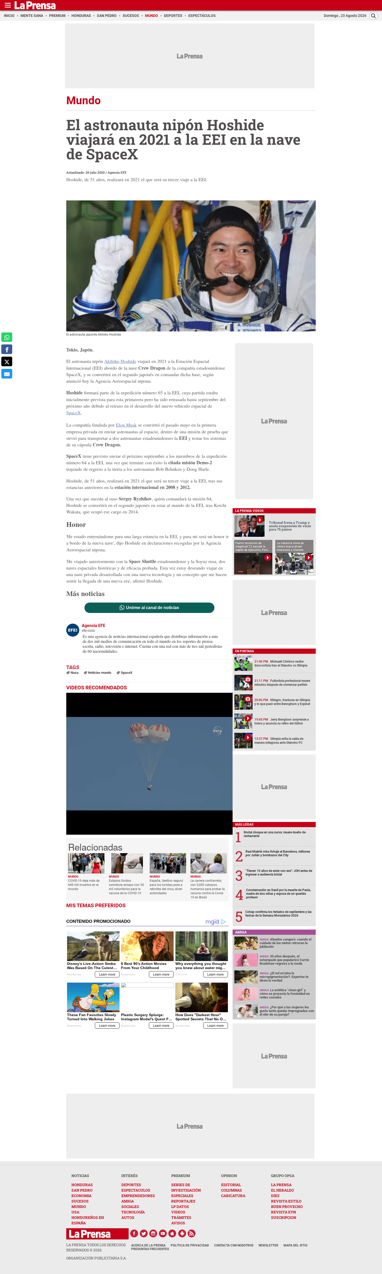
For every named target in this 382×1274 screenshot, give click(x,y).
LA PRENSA (281, 1184)
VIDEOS (178, 1212)
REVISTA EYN (283, 1212)
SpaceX (73, 412)
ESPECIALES (182, 1195)
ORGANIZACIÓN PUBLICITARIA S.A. (96, 1258)
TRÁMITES (181, 1217)
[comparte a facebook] (6, 349)
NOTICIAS (80, 1175)
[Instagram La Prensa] (153, 1233)
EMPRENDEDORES (138, 1195)
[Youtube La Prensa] (163, 1233)
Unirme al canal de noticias (152, 608)
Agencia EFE (117, 172)
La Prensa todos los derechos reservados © (96, 1247)
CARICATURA (233, 1195)
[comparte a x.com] (6, 362)
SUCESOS (80, 1201)
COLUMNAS (231, 1190)
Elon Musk (126, 425)
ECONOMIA (81, 1195)
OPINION (229, 1175)
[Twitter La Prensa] (144, 1233)
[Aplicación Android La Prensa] (182, 1233)
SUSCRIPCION (283, 1217)
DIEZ (275, 1195)
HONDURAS (82, 1184)
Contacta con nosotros (233, 1245)
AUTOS (127, 1217)
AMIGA (127, 1201)
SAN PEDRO (82, 1190)
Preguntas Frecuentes (150, 1249)
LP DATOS (180, 1206)
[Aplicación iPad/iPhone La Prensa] (172, 1233)
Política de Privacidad (190, 1245)
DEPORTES (131, 1184)
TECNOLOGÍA (133, 1212)
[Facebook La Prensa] (134, 1233)
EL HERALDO (282, 1190)
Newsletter (268, 1245)
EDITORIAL (231, 1184)
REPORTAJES (183, 1201)
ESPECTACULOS (135, 1190)
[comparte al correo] (6, 374)
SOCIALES (130, 1206)
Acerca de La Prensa (148, 1245)
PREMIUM (180, 1175)
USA (75, 1212)
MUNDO (78, 1206)
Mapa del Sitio (295, 1245)
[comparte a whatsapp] (6, 337)
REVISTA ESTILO (286, 1201)
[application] (149, 764)
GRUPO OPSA (282, 1175)
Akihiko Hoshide (120, 361)
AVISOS (178, 1222)
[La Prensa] (90, 1234)
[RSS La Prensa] (192, 1233)
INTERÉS (129, 1175)
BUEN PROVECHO (287, 1206)
